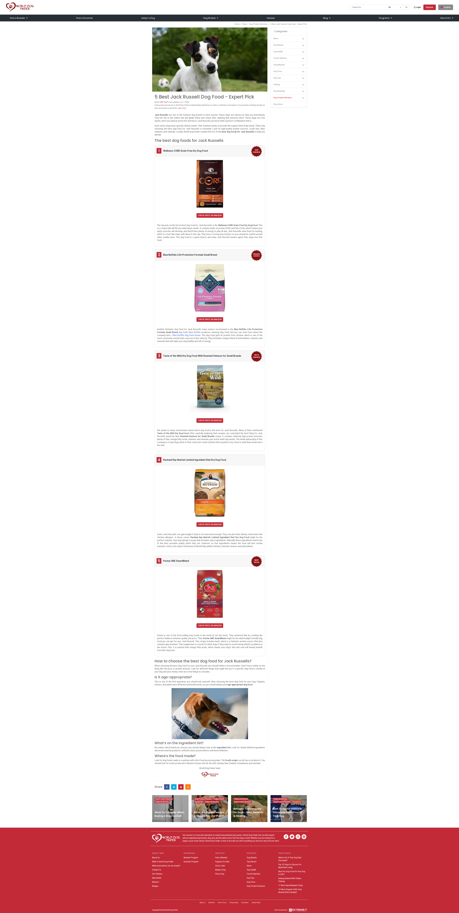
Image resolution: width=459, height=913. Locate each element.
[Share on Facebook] (166, 787)
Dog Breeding (279, 91)
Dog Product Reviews (258, 24)
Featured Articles (162, 802)
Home (237, 24)
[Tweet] (174, 787)
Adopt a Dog (148, 17)
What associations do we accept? (166, 866)
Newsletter (156, 878)
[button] (303, 39)
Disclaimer (245, 902)
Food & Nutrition (280, 58)
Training (276, 84)
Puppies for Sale (222, 862)
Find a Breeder (18, 17)
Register (429, 7)
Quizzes (271, 17)
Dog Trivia (277, 71)
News (275, 38)
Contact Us (156, 870)
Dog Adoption (279, 65)
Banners (155, 882)
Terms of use (222, 902)
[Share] (188, 787)
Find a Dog (219, 874)
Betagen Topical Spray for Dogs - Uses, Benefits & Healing (248, 812)
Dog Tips (277, 78)
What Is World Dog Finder (162, 862)
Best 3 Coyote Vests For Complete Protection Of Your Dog (287, 812)
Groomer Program (191, 862)
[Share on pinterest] (181, 787)
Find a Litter (220, 866)
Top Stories (251, 862)
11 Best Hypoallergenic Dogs (290, 885)
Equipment (199, 802)
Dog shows (278, 104)
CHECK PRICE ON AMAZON (210, 215)
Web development (281, 910)
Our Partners (157, 874)
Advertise (211, 902)
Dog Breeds (209, 17)
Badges (155, 886)
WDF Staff (164, 102)
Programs (384, 17)
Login (418, 7)
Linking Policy (255, 902)
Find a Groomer (84, 17)
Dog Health (278, 51)
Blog (325, 17)
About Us (156, 857)
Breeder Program (191, 857)
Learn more (182, 108)
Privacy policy (233, 902)
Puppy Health (219, 799)
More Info (445, 17)
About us (202, 902)
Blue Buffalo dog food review (186, 335)
